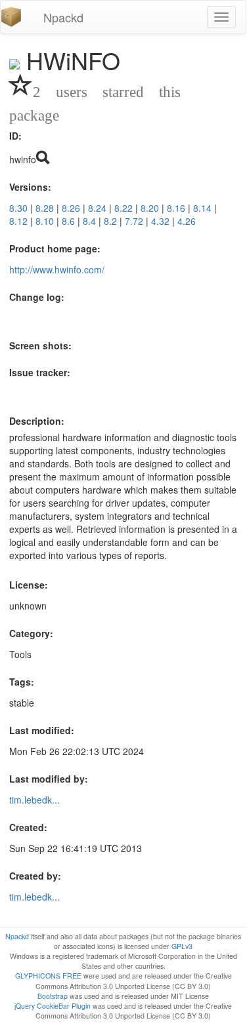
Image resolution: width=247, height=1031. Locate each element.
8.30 (18, 207)
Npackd (63, 17)
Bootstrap (52, 996)
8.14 (202, 207)
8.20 (150, 207)
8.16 (176, 207)
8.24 (97, 207)
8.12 (18, 220)
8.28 (44, 207)
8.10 (44, 220)
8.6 (68, 220)
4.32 (160, 220)
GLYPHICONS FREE (48, 976)
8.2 (110, 220)
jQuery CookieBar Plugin (52, 1006)
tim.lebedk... (34, 799)
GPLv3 (181, 946)
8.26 (71, 207)
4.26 (186, 220)
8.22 (123, 207)
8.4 (89, 220)
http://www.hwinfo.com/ (56, 269)
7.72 (134, 220)
